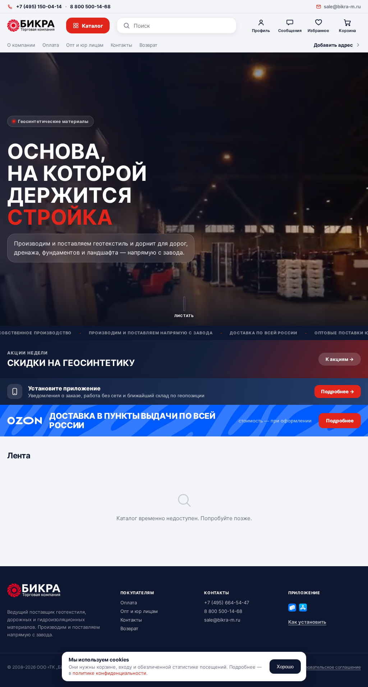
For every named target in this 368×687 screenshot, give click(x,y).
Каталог (92, 26)
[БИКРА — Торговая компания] (31, 25)
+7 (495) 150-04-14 (39, 6)
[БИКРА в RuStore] (292, 607)
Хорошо (285, 666)
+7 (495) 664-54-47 (226, 602)
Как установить (307, 622)
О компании (21, 45)
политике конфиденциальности (109, 673)
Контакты (121, 45)
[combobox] (182, 25)
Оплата (50, 45)
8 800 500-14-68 (90, 6)
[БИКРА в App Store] (303, 607)
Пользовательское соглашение (328, 667)
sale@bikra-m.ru (342, 6)
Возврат (148, 45)
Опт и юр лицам (85, 45)
